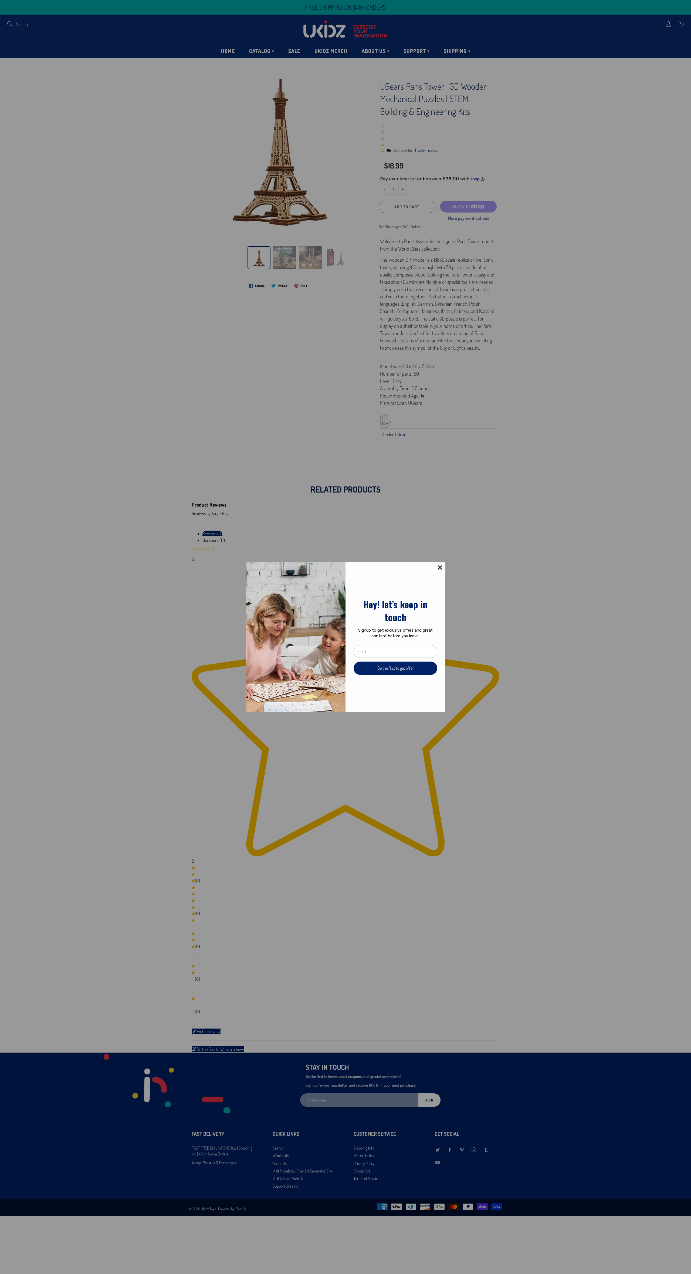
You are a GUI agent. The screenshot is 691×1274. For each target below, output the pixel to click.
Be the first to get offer (395, 668)
